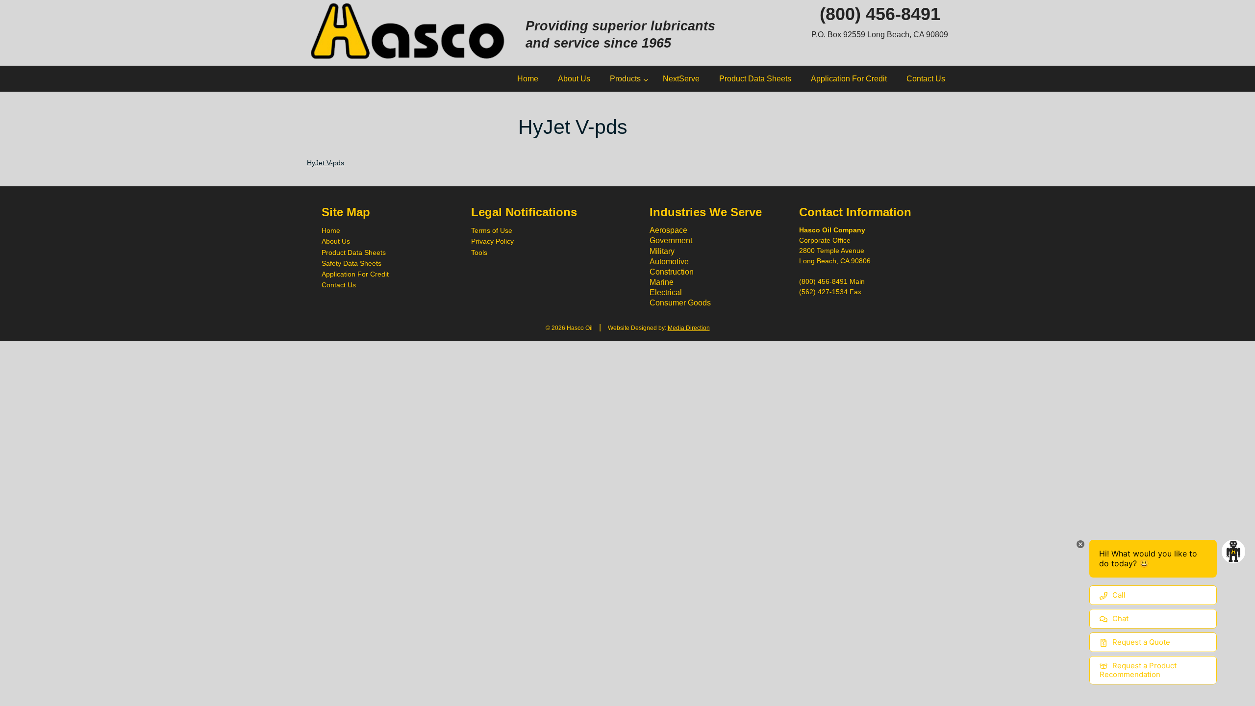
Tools (479, 252)
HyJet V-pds (325, 163)
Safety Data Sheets (351, 263)
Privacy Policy (492, 241)
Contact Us (339, 285)
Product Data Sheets (354, 252)
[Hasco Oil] (409, 32)
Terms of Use (491, 230)
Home (331, 230)
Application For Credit (355, 274)
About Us (336, 241)
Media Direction (689, 328)
